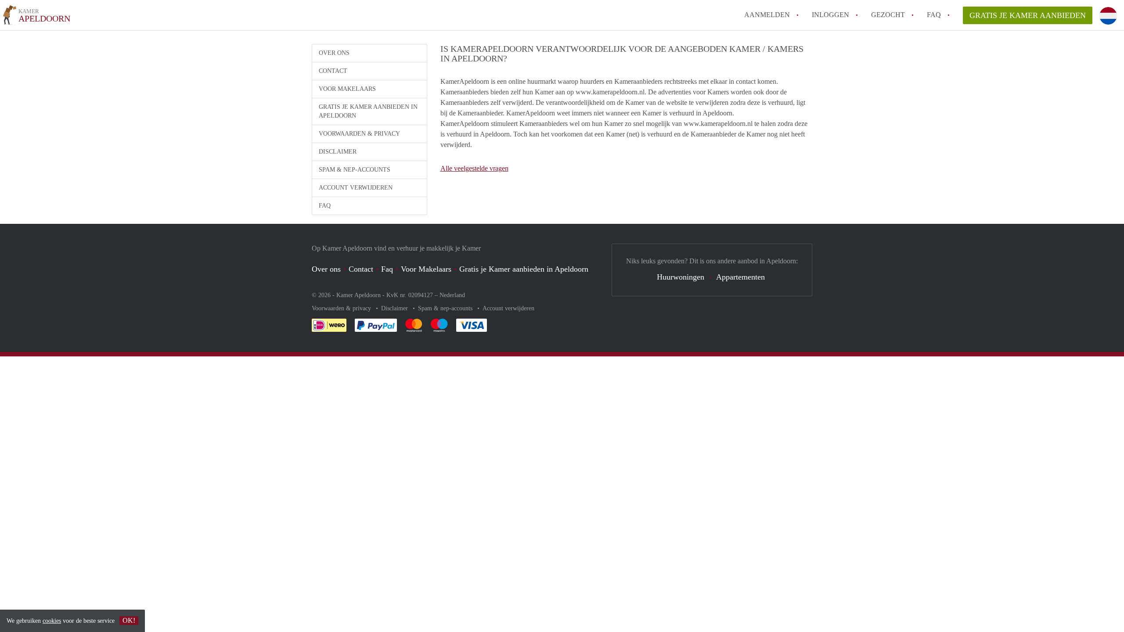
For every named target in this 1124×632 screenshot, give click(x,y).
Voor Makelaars (347, 89)
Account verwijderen (356, 187)
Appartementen (740, 277)
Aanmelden (767, 14)
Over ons (334, 53)
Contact (333, 71)
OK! (128, 620)
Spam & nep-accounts (354, 169)
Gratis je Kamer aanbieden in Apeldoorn (368, 111)
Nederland (452, 295)
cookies (52, 621)
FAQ (934, 14)
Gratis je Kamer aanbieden (1027, 15)
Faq (387, 269)
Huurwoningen (680, 277)
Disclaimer (338, 151)
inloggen (830, 14)
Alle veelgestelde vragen (474, 168)
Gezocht (888, 14)
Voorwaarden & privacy (359, 133)
